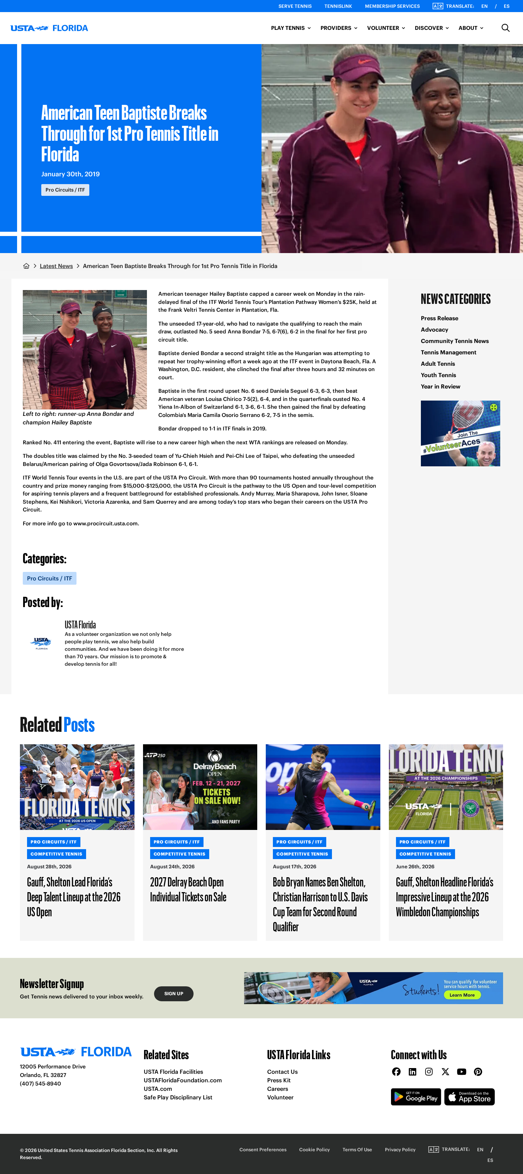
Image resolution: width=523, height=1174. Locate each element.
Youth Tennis (438, 375)
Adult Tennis (438, 363)
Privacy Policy (400, 1149)
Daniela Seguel (289, 390)
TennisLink (338, 6)
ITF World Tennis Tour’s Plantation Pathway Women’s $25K (282, 302)
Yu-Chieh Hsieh (194, 455)
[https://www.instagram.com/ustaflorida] (429, 1072)
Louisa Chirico (224, 399)
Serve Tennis (295, 6)
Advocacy (434, 329)
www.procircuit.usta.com (105, 523)
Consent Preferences (262, 1149)
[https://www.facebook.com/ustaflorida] (396, 1072)
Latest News (56, 265)
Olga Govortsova (117, 464)
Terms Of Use (357, 1149)
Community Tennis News (455, 340)
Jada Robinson (158, 464)
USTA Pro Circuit (184, 477)
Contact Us (282, 1071)
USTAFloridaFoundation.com (183, 1080)
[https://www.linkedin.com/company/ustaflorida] (412, 1072)
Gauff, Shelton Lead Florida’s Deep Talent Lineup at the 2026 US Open (74, 896)
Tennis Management (448, 352)
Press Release (439, 318)
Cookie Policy (314, 1149)
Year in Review (440, 386)
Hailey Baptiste (229, 293)
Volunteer (280, 1097)
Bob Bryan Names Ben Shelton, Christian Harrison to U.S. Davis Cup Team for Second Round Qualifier (320, 904)
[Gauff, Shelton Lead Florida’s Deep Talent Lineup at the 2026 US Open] (77, 787)
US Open (294, 485)
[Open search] (506, 28)
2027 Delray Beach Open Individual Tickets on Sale (188, 889)
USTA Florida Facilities (173, 1071)
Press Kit (279, 1080)
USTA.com (158, 1088)
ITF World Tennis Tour (50, 477)
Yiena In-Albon (177, 406)
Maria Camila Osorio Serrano (223, 415)
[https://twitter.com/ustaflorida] (445, 1072)
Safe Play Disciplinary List (178, 1097)
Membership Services (392, 6)
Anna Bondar (244, 331)
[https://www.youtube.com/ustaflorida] (461, 1072)
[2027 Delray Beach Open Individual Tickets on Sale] (200, 787)
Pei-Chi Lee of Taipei (252, 455)
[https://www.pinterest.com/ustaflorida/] (478, 1072)
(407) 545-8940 (40, 1083)
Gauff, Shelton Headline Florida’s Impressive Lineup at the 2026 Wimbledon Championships (444, 896)
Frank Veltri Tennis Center (201, 309)
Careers (277, 1088)
